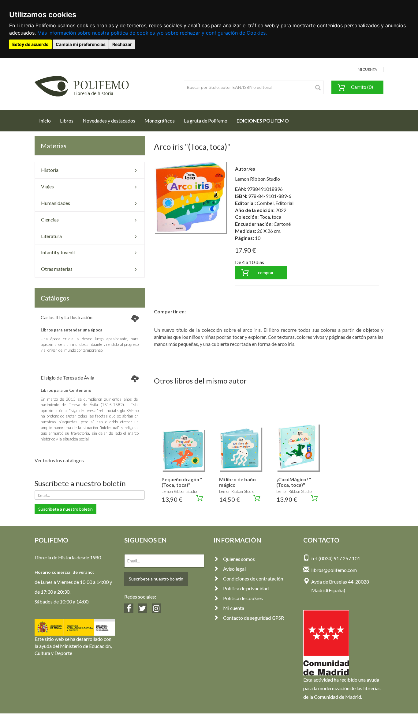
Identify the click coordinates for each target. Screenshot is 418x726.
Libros (66, 120)
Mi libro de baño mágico (237, 482)
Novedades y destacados (109, 120)
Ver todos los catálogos (59, 460)
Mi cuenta (233, 608)
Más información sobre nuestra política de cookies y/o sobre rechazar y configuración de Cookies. (152, 33)
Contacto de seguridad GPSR (253, 618)
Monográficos (159, 120)
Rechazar (122, 44)
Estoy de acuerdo (30, 44)
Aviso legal (234, 569)
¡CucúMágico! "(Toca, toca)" (293, 482)
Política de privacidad (246, 588)
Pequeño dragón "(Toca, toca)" (182, 482)
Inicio (47, 120)
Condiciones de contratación (253, 578)
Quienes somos (239, 559)
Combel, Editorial (275, 203)
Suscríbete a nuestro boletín (65, 509)
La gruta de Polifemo (205, 120)
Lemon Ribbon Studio (257, 179)
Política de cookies (243, 598)
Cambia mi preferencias (81, 44)
